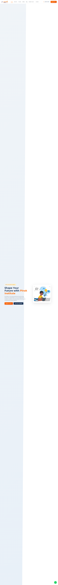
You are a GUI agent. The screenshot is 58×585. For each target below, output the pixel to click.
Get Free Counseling (18, 303)
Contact (37, 1)
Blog (26, 1)
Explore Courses (9, 303)
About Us (15, 1)
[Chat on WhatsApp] (55, 582)
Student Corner (31, 1)
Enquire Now (54, 1)
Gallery (23, 1)
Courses (19, 1)
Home (12, 1)
